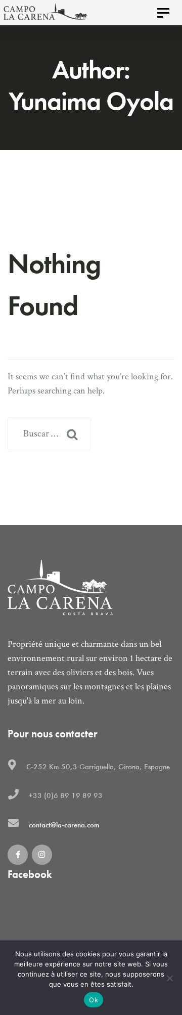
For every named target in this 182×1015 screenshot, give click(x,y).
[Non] (169, 978)
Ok (93, 1000)
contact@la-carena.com (64, 825)
